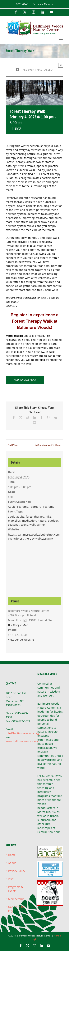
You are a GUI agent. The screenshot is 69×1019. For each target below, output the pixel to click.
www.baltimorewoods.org (22, 741)
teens (24, 524)
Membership (16, 899)
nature (42, 520)
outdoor (53, 520)
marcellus (14, 520)
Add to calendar (25, 379)
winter (41, 524)
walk (32, 524)
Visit (10, 879)
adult (11, 516)
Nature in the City (16, 909)
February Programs (42, 506)
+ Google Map (19, 625)
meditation (29, 520)
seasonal (13, 524)
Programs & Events (15, 889)
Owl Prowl (13, 445)
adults (20, 516)
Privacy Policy (16, 871)
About (12, 863)
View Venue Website (21, 639)
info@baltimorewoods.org (22, 733)
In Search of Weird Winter (48, 445)
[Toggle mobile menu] (61, 38)
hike (48, 516)
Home (12, 855)
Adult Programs (18, 506)
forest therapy (35, 516)
